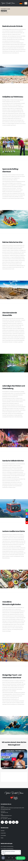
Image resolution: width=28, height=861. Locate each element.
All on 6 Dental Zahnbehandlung (7, 848)
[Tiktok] (16, 822)
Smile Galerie (3, 835)
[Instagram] (2, 822)
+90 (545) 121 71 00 (4, 812)
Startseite (2, 830)
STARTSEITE (3, 12)
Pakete (2, 837)
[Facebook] (10, 822)
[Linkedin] (13, 822)
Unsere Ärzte (3, 833)
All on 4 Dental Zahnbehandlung (7, 846)
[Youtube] (6, 822)
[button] (21, 3)
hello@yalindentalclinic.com (6, 815)
